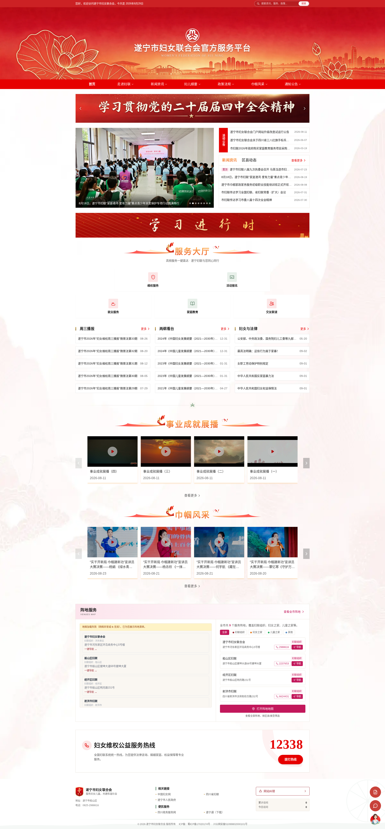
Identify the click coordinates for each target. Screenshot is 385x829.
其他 (290, 632)
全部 (224, 632)
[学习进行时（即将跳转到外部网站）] (192, 225)
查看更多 (297, 160)
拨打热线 (291, 759)
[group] (145, 168)
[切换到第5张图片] (201, 203)
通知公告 (291, 84)
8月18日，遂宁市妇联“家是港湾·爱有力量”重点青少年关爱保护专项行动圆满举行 (129, 203)
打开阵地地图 (265, 708)
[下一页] (306, 463)
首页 (92, 84)
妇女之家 (257, 632)
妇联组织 (240, 632)
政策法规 (224, 84)
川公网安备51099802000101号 (230, 824)
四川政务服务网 (167, 812)
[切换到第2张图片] (193, 203)
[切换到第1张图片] (190, 203)
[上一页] (78, 463)
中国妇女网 (164, 794)
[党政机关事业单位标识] (79, 792)
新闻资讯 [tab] (229, 160)
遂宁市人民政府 (167, 799)
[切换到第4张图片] (198, 203)
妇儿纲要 (191, 84)
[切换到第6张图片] (204, 203)
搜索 (303, 3)
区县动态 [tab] (249, 160)
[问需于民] (375, 792)
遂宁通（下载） (215, 812)
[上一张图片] (80, 108)
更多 (144, 328)
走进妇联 (124, 84)
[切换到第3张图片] (196, 203)
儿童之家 (275, 632)
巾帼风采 (257, 84)
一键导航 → (90, 649)
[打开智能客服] (375, 819)
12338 (286, 744)
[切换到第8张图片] (210, 203)
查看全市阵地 (292, 611)
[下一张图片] (304, 108)
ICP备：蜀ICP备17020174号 (194, 824)
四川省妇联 (212, 794)
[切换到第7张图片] (207, 203)
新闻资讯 (157, 84)
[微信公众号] (375, 805)
